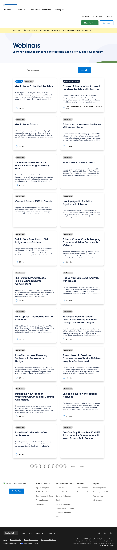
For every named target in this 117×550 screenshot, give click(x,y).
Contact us (85, 16)
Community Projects (63, 504)
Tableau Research (42, 500)
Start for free (90, 23)
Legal (5, 540)
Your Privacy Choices (31, 544)
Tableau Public (61, 488)
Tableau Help (98, 496)
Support (96, 483)
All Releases (97, 500)
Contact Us (40, 504)
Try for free (16, 491)
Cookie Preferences (10, 544)
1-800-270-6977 (98, 16)
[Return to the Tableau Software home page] (12, 4)
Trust (23, 533)
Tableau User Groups (64, 492)
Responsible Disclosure (48, 540)
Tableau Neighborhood (65, 508)
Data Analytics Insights (44, 496)
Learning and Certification (103, 492)
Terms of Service (15, 540)
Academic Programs (63, 512)
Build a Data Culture (43, 492)
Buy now (106, 23)
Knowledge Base (99, 488)
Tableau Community (64, 483)
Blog (30, 533)
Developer (39, 533)
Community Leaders (63, 496)
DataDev (59, 500)
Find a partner (82, 488)
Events (58, 516)
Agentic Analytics (42, 488)
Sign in (109, 16)
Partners (80, 483)
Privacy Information (31, 540)
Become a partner (83, 492)
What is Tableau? (43, 483)
